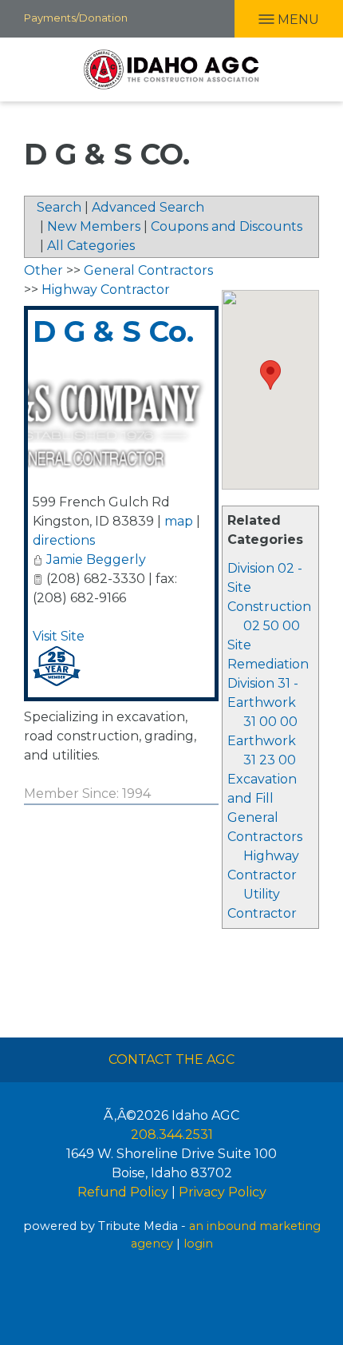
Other (43, 270)
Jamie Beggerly (96, 559)
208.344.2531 (172, 1134)
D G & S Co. (113, 331)
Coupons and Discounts (226, 226)
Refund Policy (122, 1192)
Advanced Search (148, 207)
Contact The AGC (171, 1059)
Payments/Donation (76, 17)
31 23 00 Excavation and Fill (262, 779)
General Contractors (148, 270)
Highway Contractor (105, 289)
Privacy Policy (222, 1192)
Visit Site (59, 636)
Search (59, 207)
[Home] (171, 69)
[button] (270, 375)
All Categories (91, 245)
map (178, 521)
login (198, 1243)
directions (64, 540)
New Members (93, 226)
